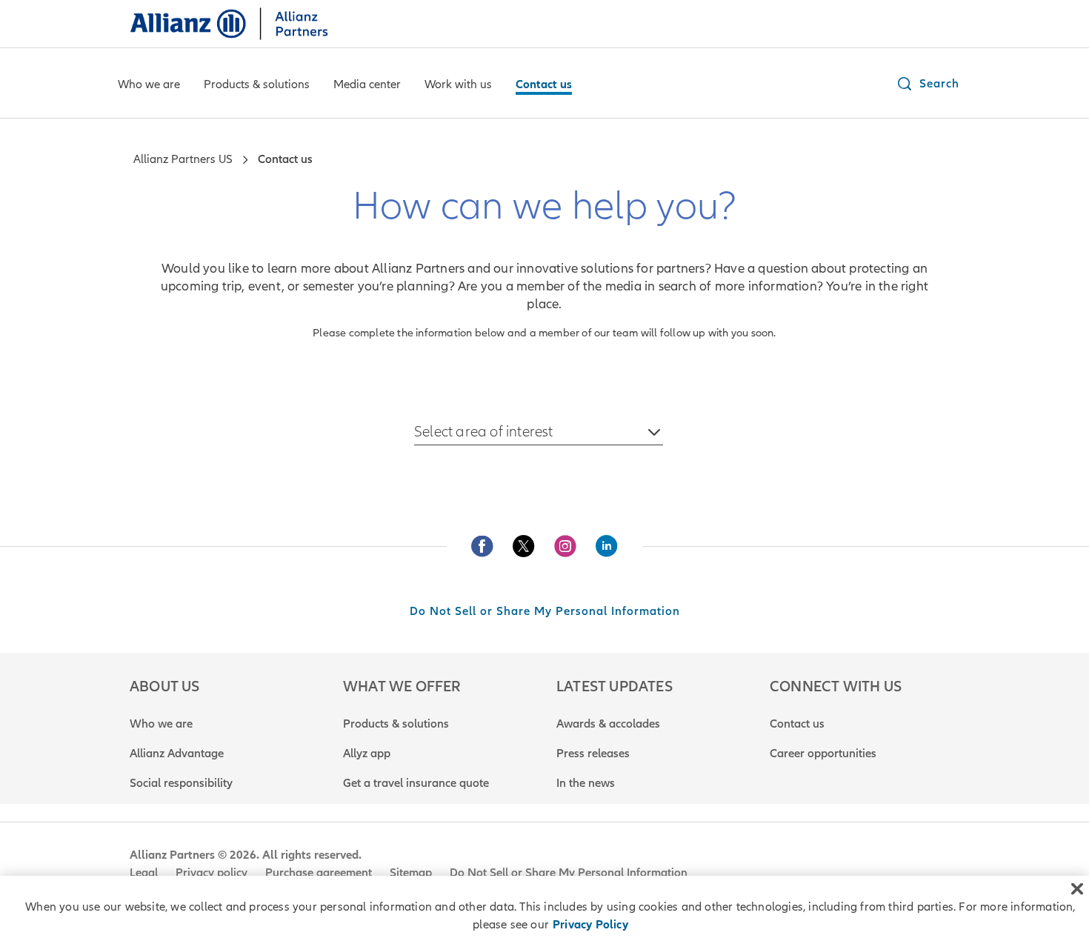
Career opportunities (823, 753)
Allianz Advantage (177, 753)
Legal (144, 872)
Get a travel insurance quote (416, 783)
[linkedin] (607, 546)
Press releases (593, 753)
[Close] (1077, 889)
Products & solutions (396, 723)
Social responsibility (181, 783)
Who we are (161, 723)
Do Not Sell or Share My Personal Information (545, 611)
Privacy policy (211, 872)
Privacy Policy (590, 924)
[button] (927, 84)
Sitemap (411, 872)
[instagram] (565, 546)
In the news (585, 783)
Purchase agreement (318, 872)
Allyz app (366, 753)
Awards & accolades (608, 723)
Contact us (797, 723)
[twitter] (524, 546)
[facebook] (482, 546)
